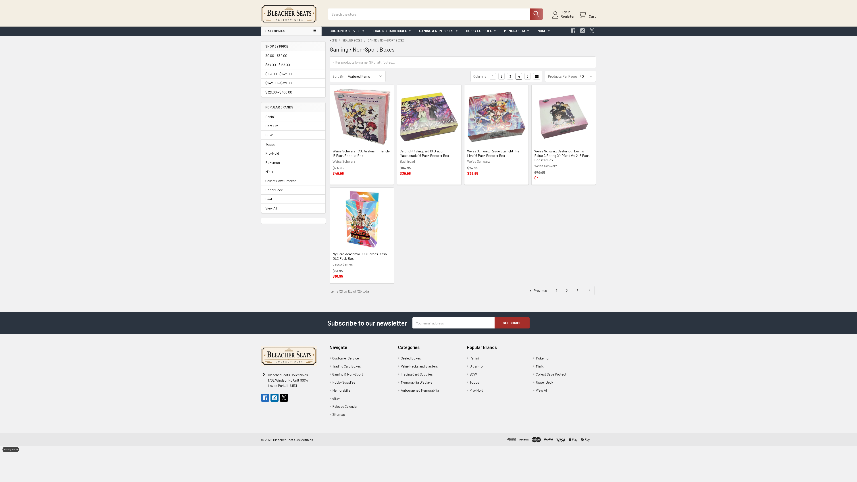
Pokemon (272, 162)
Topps (270, 144)
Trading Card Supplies (417, 374)
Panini (270, 116)
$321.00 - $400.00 (278, 92)
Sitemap (338, 414)
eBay (336, 398)
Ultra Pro (272, 126)
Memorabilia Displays (416, 382)
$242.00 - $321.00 (278, 83)
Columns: (480, 76)
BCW (269, 135)
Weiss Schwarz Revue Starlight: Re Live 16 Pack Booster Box (493, 153)
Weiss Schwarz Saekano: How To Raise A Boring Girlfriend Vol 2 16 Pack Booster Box (562, 155)
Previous (540, 290)
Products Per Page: (562, 76)
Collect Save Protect (280, 181)
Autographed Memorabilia (420, 390)
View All (271, 208)
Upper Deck (274, 190)
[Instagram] (582, 31)
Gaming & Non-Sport (436, 31)
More (541, 31)
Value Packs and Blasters (419, 366)
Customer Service (345, 31)
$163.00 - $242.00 (278, 74)
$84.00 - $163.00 (277, 64)
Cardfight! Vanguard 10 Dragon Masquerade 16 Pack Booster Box (424, 153)
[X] (592, 31)
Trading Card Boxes (390, 31)
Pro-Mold (272, 153)
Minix (269, 171)
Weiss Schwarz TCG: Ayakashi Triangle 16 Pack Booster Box (361, 153)
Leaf (268, 199)
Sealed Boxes (411, 358)
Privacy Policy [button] (11, 449)
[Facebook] (573, 31)
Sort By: (339, 76)
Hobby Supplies (479, 31)
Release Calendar (345, 406)
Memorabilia (514, 31)
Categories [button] (275, 31)
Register (568, 16)
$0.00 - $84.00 (276, 55)
